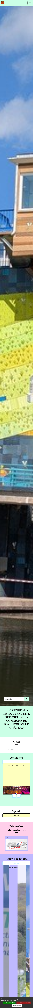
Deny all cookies (24, 1003)
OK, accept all (10, 1003)
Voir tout (16, 762)
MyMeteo (10, 749)
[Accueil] (2, 3)
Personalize (17, 1005)
